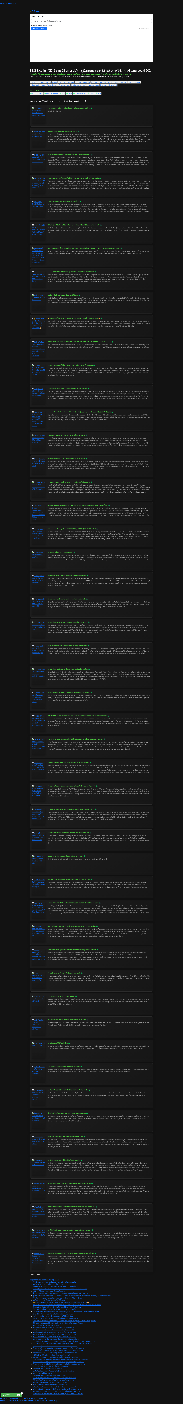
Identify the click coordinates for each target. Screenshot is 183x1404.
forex (116, 82)
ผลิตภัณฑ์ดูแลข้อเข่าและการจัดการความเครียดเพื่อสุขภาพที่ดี (53, 1330)
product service (80, 93)
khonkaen (94, 82)
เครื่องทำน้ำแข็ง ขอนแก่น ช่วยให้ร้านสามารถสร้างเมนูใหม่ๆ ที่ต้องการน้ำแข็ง (58, 1389)
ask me (5, 3)
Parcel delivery (52, 85)
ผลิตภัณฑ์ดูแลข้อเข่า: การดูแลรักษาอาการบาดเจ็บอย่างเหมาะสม (54, 1332)
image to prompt (52, 93)
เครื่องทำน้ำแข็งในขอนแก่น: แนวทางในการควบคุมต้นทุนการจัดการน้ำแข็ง (58, 1394)
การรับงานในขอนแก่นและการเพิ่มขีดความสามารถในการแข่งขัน (54, 1378)
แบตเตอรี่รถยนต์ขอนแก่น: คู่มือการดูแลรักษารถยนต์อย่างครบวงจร (55, 1353)
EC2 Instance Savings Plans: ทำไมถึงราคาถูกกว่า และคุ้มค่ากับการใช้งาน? (58, 1323)
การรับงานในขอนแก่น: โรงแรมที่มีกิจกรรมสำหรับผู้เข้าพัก (52, 1382)
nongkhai (86, 82)
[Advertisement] (91, 47)
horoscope (34, 82)
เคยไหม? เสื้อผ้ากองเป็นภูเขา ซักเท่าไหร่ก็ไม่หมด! (49, 1300)
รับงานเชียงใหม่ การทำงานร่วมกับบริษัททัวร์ (47, 1369)
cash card (123, 82)
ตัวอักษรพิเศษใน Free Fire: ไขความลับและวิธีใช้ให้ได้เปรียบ (53, 1316)
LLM (59, 82)
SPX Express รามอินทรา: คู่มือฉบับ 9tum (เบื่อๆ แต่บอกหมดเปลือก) (55, 1282)
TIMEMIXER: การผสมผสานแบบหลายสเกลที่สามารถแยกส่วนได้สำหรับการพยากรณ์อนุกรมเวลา (64, 1341)
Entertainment (37, 93)
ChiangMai (113, 85)
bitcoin (130, 82)
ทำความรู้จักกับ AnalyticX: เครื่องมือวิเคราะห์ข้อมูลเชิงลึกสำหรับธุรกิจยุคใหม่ (58, 1362)
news (70, 93)
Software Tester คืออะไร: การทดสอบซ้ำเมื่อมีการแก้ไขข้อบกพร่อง (55, 1318)
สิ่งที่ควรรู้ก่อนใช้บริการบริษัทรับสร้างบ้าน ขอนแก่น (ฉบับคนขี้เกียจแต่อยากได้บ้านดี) (60, 1293)
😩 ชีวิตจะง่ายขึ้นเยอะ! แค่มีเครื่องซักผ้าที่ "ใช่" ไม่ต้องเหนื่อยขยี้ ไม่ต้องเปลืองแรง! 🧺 (61, 1302)
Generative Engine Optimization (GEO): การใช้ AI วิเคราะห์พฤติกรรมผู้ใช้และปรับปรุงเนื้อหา (64, 1321)
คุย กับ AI (13, 3)
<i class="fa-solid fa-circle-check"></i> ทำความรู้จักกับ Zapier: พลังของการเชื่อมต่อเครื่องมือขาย (66, 1312)
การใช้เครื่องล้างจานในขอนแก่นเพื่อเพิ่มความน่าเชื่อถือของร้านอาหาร (56, 1391)
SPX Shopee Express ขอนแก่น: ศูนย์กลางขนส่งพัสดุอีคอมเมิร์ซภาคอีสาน (57, 1298)
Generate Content (39, 28)
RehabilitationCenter (37, 85)
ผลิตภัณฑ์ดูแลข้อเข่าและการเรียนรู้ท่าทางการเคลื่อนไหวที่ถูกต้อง (54, 1337)
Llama (54, 82)
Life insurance (76, 85)
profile (91, 93)
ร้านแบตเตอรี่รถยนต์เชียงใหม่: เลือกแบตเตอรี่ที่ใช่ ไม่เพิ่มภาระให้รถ (55, 1346)
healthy (110, 82)
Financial (62, 85)
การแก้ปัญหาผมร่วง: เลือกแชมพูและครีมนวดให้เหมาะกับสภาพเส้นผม (56, 1339)
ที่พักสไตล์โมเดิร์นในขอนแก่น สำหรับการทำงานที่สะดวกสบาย (53, 1380)
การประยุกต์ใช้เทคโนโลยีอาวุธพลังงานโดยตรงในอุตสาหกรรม (53, 1328)
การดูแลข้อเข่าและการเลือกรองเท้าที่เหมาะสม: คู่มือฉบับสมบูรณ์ (54, 1334)
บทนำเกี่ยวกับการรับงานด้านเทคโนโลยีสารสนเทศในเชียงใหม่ (53, 1371)
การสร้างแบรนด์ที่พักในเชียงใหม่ (44, 1373)
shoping (78, 82)
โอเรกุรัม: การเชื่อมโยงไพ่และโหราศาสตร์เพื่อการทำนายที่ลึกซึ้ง (54, 1309)
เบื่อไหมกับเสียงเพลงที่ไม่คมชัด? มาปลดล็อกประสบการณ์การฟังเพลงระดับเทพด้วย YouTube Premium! (67, 1305)
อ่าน (18, 1395)
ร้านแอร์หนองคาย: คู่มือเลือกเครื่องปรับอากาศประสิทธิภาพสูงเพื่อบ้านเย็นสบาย (59, 1364)
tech (68, 85)
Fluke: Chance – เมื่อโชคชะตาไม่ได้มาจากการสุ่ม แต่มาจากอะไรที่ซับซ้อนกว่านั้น (60, 1289)
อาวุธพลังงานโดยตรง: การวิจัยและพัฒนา (46, 1325)
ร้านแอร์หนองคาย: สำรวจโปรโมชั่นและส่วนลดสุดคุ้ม (50, 1366)
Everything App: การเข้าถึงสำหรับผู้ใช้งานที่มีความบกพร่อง (53, 1314)
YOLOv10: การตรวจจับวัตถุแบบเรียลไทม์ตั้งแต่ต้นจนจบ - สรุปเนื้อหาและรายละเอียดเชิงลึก (62, 1344)
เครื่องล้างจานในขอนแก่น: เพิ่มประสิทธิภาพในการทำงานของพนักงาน (56, 1387)
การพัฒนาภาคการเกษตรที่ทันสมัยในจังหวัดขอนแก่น (50, 1385)
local (63, 93)
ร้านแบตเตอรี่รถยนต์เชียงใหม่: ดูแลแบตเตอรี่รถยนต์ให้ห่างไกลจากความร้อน (58, 1350)
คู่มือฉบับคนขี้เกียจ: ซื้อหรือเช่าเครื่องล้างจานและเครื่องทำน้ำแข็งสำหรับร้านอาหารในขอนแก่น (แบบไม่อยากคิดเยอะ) (72, 1296)
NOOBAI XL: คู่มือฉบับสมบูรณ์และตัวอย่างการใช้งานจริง (51, 1355)
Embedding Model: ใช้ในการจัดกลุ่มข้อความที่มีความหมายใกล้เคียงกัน (57, 1307)
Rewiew (137, 82)
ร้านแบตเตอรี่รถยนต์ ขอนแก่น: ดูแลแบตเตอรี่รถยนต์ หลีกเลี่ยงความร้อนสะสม (58, 1348)
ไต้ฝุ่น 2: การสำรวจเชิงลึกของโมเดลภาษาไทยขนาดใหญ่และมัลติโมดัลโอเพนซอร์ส (60, 1359)
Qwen (42, 82)
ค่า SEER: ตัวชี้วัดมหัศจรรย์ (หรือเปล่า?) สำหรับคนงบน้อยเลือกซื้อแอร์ (55, 1286)
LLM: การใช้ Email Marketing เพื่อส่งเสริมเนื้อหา (49, 1291)
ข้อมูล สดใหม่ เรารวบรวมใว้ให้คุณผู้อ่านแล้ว (44, 1280)
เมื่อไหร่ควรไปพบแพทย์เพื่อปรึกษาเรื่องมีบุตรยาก (49, 1284)
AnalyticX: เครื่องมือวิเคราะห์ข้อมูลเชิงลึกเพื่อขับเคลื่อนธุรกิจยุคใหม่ (55, 1357)
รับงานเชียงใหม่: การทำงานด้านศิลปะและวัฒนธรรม (50, 1375)
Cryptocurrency (68, 82)
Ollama (48, 82)
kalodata (103, 82)
